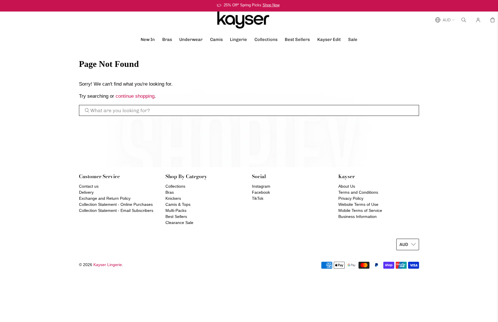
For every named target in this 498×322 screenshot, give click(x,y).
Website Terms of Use (358, 204)
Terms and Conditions (358, 192)
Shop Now (271, 5)
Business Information (357, 216)
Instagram (261, 186)
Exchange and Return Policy (105, 198)
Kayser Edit (329, 39)
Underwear (191, 39)
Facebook (261, 192)
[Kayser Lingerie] (243, 20)
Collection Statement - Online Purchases (116, 204)
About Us (346, 186)
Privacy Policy (350, 198)
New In (148, 39)
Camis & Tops (177, 204)
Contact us (89, 186)
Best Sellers (297, 39)
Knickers (173, 198)
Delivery (86, 192)
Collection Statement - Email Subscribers (116, 210)
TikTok (257, 198)
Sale (352, 39)
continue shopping (135, 96)
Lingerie (238, 39)
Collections (266, 39)
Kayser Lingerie (107, 264)
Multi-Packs (175, 210)
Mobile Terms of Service (360, 210)
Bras (167, 39)
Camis (216, 39)
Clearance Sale (179, 222)
